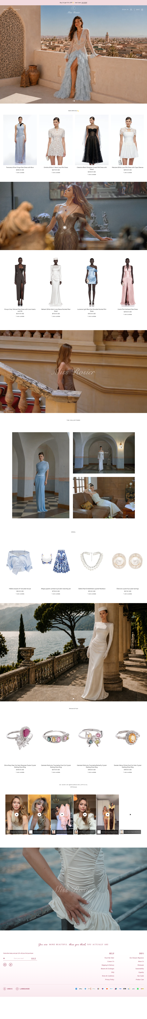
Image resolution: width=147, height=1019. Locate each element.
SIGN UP (33, 958)
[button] (6, 9)
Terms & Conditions (108, 976)
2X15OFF (84, 2)
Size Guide (140, 976)
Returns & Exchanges (107, 968)
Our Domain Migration (137, 958)
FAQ (112, 972)
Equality (141, 972)
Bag (138, 9)
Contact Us (110, 961)
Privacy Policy (109, 979)
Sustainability (139, 968)
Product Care (140, 979)
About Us (141, 961)
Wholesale (141, 965)
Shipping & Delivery (108, 965)
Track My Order (109, 958)
